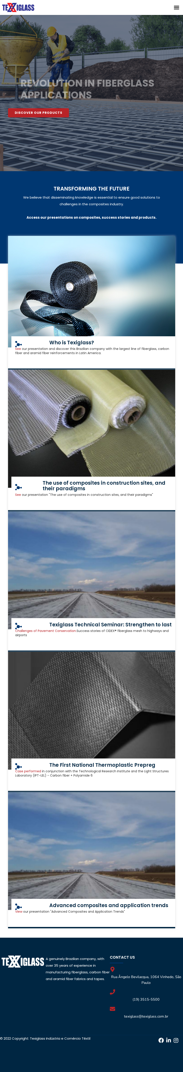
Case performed (28, 771)
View (19, 911)
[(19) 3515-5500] (112, 992)
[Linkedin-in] (168, 1040)
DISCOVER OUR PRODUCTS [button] (38, 112)
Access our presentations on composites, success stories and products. (91, 217)
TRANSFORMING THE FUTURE (91, 188)
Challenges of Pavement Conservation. (46, 631)
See (18, 349)
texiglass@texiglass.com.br (146, 1016)
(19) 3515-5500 (146, 999)
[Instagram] (176, 1040)
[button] (176, 7)
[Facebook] (161, 1040)
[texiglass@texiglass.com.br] (112, 1009)
